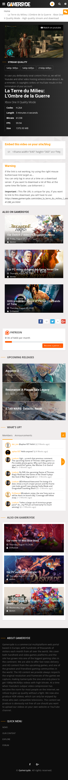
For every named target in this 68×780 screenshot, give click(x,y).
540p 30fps (12, 67)
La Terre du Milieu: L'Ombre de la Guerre (27, 93)
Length (10, 112)
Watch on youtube (52, 27)
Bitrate (10, 117)
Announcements (23, 435)
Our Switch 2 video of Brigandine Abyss (31, 234)
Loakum (15, 458)
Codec (9, 107)
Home (7, 11)
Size (8, 128)
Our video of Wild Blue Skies (22, 540)
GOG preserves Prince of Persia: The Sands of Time (33, 302)
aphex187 (16, 451)
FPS (8, 122)
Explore (6, 739)
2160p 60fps (44, 67)
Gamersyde (25, 770)
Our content (9, 733)
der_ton (15, 444)
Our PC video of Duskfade (21, 572)
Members (7, 435)
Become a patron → (53, 345)
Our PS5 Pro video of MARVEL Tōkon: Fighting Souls (33, 602)
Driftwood (16, 493)
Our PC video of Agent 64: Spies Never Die (33, 269)
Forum (5, 745)
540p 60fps (28, 67)
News (5, 727)
